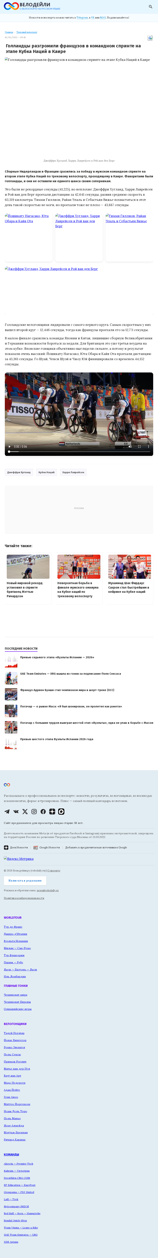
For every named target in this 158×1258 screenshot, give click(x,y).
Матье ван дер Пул (17, 1068)
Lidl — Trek (11, 1199)
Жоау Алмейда (14, 1125)
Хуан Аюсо (11, 1097)
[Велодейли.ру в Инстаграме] (34, 811)
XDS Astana (11, 1242)
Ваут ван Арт (12, 1075)
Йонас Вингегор (15, 1040)
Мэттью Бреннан (16, 1132)
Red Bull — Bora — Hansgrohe (22, 1213)
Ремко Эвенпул (14, 1047)
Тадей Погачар (14, 1033)
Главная (9, 32)
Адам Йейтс (12, 1090)
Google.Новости (50, 847)
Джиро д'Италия (15, 934)
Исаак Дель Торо (15, 1111)
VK (92, 17)
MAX (103, 17)
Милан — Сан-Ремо (17, 948)
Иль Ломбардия (15, 976)
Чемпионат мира (15, 994)
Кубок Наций (47, 472)
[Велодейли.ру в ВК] (16, 811)
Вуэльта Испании (16, 941)
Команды (11, 1154)
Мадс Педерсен (14, 1082)
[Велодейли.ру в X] (25, 811)
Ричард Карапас (15, 1139)
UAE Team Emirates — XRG (21, 1234)
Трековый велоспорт (26, 32)
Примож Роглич (15, 1061)
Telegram (82, 17)
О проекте (53, 870)
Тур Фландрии (14, 955)
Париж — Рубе (13, 962)
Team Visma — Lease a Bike (21, 1227)
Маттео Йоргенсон (17, 1104)
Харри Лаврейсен (73, 472)
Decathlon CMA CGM (17, 1178)
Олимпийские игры (18, 1009)
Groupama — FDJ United (19, 1192)
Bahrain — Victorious (17, 1170)
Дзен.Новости (19, 847)
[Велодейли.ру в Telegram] (7, 811)
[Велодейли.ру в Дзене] (52, 811)
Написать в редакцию (25, 880)
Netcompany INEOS (16, 1206)
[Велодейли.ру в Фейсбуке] (43, 811)
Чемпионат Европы (17, 1002)
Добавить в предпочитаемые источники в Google (96, 847)
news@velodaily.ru (48, 890)
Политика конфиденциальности (24, 898)
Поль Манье (12, 1118)
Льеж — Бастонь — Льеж (20, 969)
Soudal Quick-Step (15, 1220)
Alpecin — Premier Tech (18, 1163)
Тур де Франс (13, 926)
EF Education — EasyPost (19, 1185)
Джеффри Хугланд (19, 472)
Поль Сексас (12, 1054)
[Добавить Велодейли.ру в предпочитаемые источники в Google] (150, 40)
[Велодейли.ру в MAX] (61, 811)
